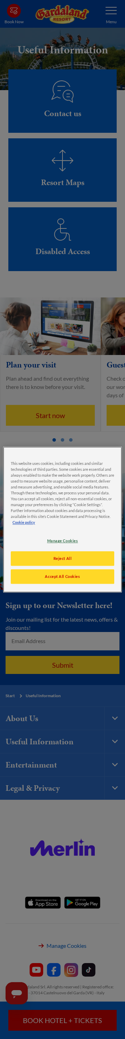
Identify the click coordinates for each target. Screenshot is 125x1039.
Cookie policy (23, 522)
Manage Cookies (62, 540)
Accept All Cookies (62, 576)
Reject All (62, 558)
